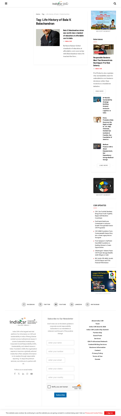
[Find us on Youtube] (31, 374)
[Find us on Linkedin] (23, 374)
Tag (43, 14)
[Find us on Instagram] (27, 374)
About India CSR (97, 321)
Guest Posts (97, 335)
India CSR (68, 41)
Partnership (97, 332)
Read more (101, 91)
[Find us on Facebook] (14, 374)
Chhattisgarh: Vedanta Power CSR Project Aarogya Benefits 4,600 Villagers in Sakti (104, 253)
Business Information (97, 347)
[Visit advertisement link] (103, 281)
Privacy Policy (97, 353)
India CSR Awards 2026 (97, 327)
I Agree (110, 413)
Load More (103, 165)
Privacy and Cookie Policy (93, 413)
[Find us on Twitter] (19, 373)
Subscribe (60, 395)
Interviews (99, 52)
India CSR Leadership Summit (97, 330)
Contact (97, 350)
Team (97, 324)
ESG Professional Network (97, 341)
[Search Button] (115, 3)
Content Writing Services (97, 344)
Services (97, 338)
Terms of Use (97, 356)
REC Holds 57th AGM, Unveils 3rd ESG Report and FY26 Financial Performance (104, 260)
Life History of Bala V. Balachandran (57, 14)
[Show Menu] (6, 3)
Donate (97, 359)
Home (38, 14)
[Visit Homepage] (60, 3)
